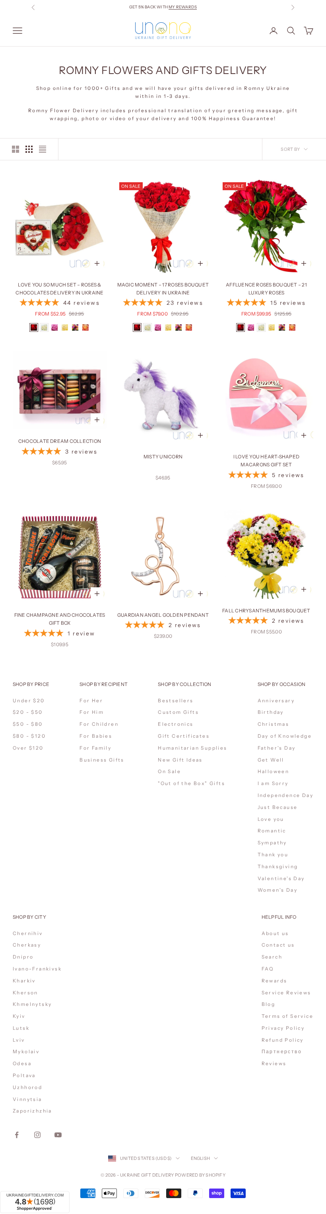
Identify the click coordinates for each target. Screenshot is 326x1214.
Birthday (271, 712)
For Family (95, 748)
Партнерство (282, 1051)
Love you (271, 819)
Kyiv (19, 1016)
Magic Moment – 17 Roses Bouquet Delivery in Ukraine (163, 289)
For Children (99, 724)
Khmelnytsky (32, 1004)
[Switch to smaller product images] (29, 149)
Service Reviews (286, 993)
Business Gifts (102, 760)
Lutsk (21, 1028)
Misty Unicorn (163, 457)
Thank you (273, 854)
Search (272, 957)
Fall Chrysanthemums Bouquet (266, 611)
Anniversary (276, 700)
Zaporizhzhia (32, 1111)
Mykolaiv (26, 1051)
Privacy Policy (283, 1028)
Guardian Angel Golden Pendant (163, 615)
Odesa (22, 1063)
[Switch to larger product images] (15, 149)
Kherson (25, 993)
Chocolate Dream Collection (59, 441)
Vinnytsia (27, 1099)
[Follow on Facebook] (17, 1135)
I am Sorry (273, 783)
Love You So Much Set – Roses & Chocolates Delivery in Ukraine (59, 289)
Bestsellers (175, 700)
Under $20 (29, 700)
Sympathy (272, 843)
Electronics (175, 724)
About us (275, 933)
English (200, 1158)
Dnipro (23, 957)
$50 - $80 (28, 724)
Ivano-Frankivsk (37, 969)
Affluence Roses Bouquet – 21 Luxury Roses (266, 289)
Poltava (24, 1075)
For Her (91, 700)
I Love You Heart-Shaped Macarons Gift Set (266, 461)
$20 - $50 (28, 712)
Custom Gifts (178, 712)
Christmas (273, 724)
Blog (269, 1004)
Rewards (274, 981)
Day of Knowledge (285, 736)
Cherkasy (27, 945)
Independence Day (285, 795)
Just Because (278, 807)
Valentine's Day (281, 878)
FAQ (268, 969)
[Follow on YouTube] (58, 1135)
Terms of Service (287, 1016)
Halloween (273, 771)
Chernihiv (28, 933)
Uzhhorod (27, 1087)
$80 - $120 (29, 736)
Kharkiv (24, 981)
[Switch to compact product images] (42, 149)
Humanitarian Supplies (192, 748)
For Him (92, 712)
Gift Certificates (184, 736)
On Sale (169, 771)
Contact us (278, 945)
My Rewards (183, 7)
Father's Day (277, 748)
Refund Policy (283, 1040)
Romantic (272, 831)
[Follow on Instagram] (37, 1135)
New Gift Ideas (180, 760)
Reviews (274, 1063)
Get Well (271, 760)
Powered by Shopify (200, 1175)
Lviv (19, 1040)
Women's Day (277, 890)
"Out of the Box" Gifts (191, 783)
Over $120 (28, 748)
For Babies (96, 736)
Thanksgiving (278, 866)
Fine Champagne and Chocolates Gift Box (59, 619)
